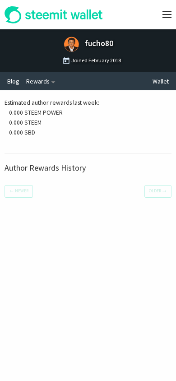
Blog (13, 81)
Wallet (161, 81)
